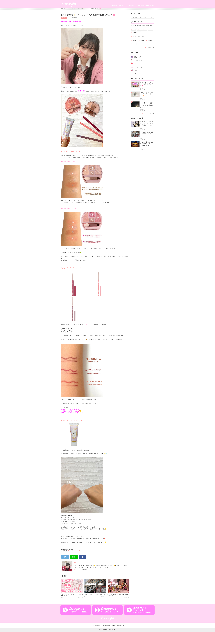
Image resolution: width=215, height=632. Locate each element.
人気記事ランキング (123, 5)
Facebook (135, 40)
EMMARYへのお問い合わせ (118, 625)
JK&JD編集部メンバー (133, 5)
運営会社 (92, 625)
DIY (145, 29)
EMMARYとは (148, 5)
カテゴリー (115, 5)
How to (142, 40)
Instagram (150, 40)
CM (140, 29)
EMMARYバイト (136, 32)
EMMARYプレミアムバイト (139, 36)
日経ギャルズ (137, 57)
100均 (134, 29)
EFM (151, 29)
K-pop (134, 44)
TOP (153, 5)
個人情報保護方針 (106, 625)
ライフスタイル (138, 60)
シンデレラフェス (138, 67)
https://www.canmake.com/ (76, 551)
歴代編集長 (141, 5)
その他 (135, 73)
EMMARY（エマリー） (66, 8)
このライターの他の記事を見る (83, 569)
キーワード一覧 (150, 47)
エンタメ (136, 70)
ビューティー (74, 8)
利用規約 (98, 625)
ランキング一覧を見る (149, 113)
